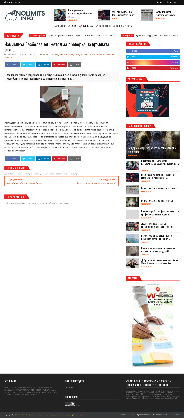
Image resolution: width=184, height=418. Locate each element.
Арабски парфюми (21, 35)
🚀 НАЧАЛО (60, 26)
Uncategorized (111, 35)
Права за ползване (144, 414)
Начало (122, 414)
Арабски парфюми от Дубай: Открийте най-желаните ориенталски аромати (65, 35)
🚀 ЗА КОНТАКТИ (103, 26)
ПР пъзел (69, 387)
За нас (131, 414)
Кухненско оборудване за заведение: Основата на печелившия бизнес (151, 35)
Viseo (83, 415)
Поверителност (161, 414)
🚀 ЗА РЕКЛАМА (86, 26)
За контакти (175, 414)
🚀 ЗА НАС (72, 26)
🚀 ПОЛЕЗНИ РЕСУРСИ (122, 26)
